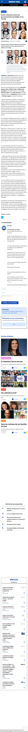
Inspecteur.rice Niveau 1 (8, 607)
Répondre (9, 282)
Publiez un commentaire (10, 303)
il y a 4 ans (9, 227)
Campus (3, 421)
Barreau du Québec (6, 610)
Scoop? (25, 5)
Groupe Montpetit (5, 603)
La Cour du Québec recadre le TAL (15, 514)
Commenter (16, 367)
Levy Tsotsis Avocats (6, 678)
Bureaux (3, 389)
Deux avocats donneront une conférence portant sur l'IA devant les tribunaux (16, 519)
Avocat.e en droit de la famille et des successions (9, 616)
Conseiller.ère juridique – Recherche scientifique (8, 656)
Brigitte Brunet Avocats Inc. (7, 619)
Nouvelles (4, 11)
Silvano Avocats (5, 593)
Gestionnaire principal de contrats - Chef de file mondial (8, 598)
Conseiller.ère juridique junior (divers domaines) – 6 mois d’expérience (9, 683)
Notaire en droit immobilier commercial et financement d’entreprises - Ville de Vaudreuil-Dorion (9, 637)
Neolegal (4, 688)
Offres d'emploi (14, 5)
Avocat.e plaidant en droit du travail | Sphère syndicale (9, 625)
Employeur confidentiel (6, 642)
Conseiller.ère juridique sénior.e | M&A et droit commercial (8, 647)
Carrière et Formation (6, 358)
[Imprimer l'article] (26, 368)
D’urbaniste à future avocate (13, 524)
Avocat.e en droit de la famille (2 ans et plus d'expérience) (8, 589)
